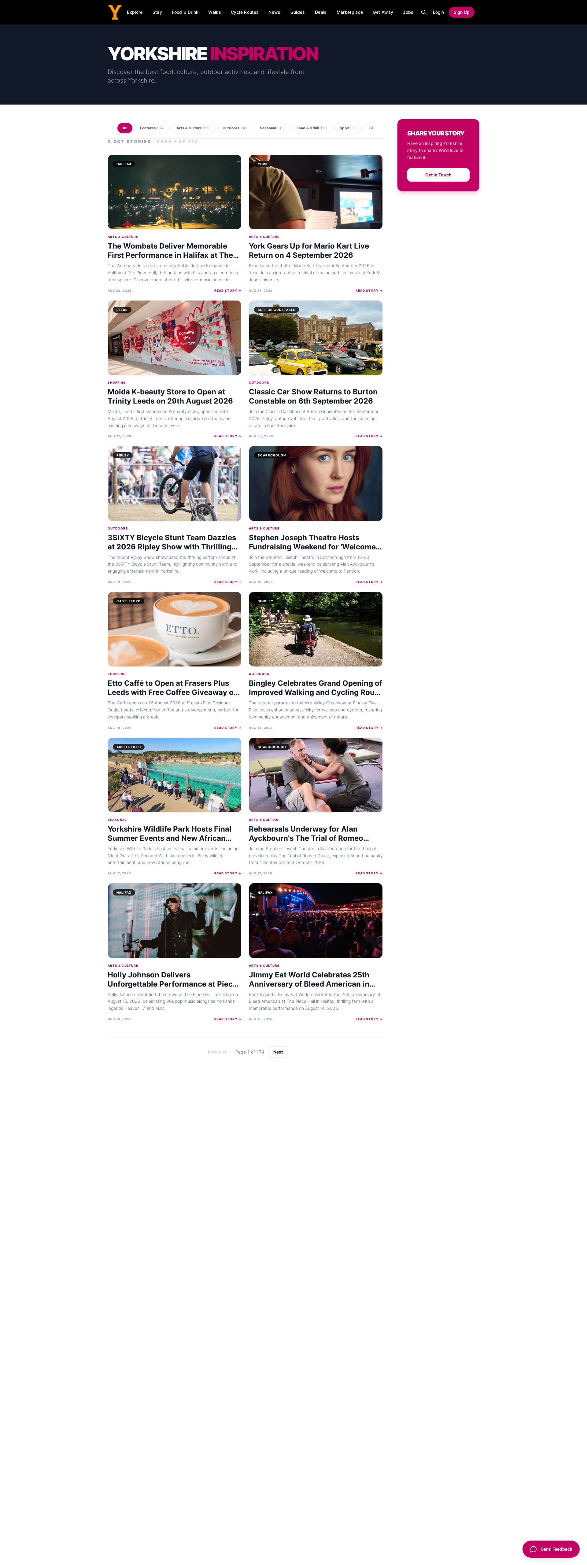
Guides (297, 12)
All (125, 128)
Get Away (383, 12)
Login (438, 12)
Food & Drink (185, 12)
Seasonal (272, 128)
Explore (134, 12)
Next (278, 1051)
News (274, 12)
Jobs (408, 12)
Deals (321, 12)
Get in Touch (438, 174)
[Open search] (423, 12)
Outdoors (235, 128)
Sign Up (462, 12)
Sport (348, 128)
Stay (157, 12)
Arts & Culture (193, 128)
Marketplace (350, 12)
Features (152, 128)
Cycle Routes (245, 12)
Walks (214, 12)
